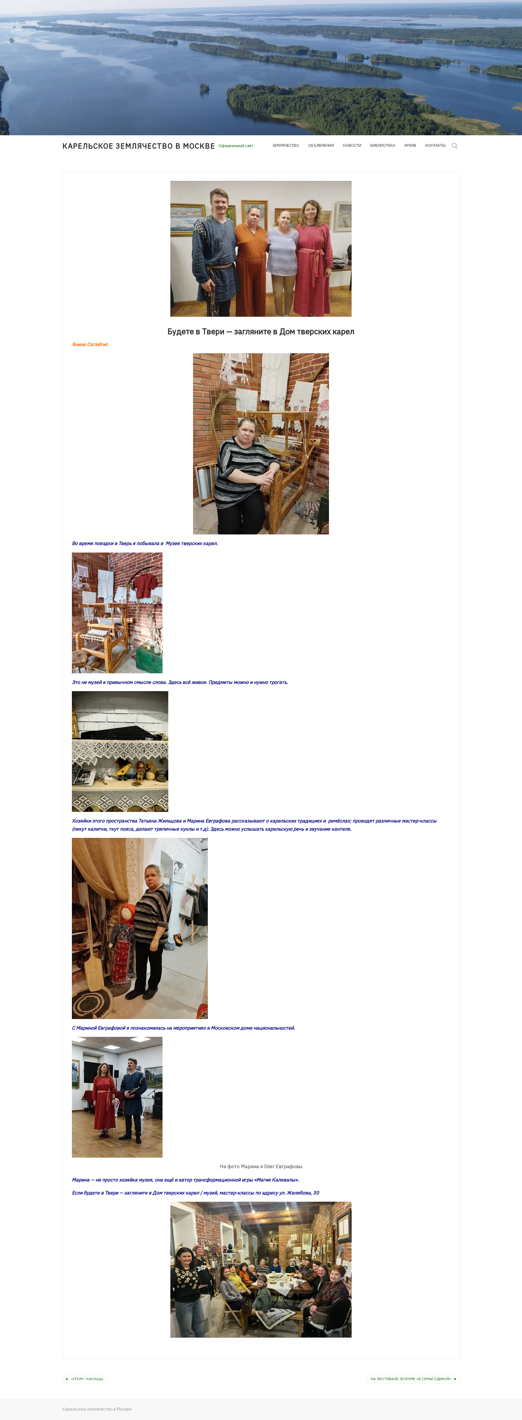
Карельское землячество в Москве (139, 146)
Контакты (435, 145)
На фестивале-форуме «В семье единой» (411, 1379)
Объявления (321, 145)
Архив (410, 145)
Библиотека (382, 145)
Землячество (285, 145)
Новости (352, 145)
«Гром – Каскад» (87, 1379)
